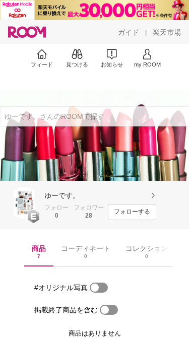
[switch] (99, 288)
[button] (24, 203)
